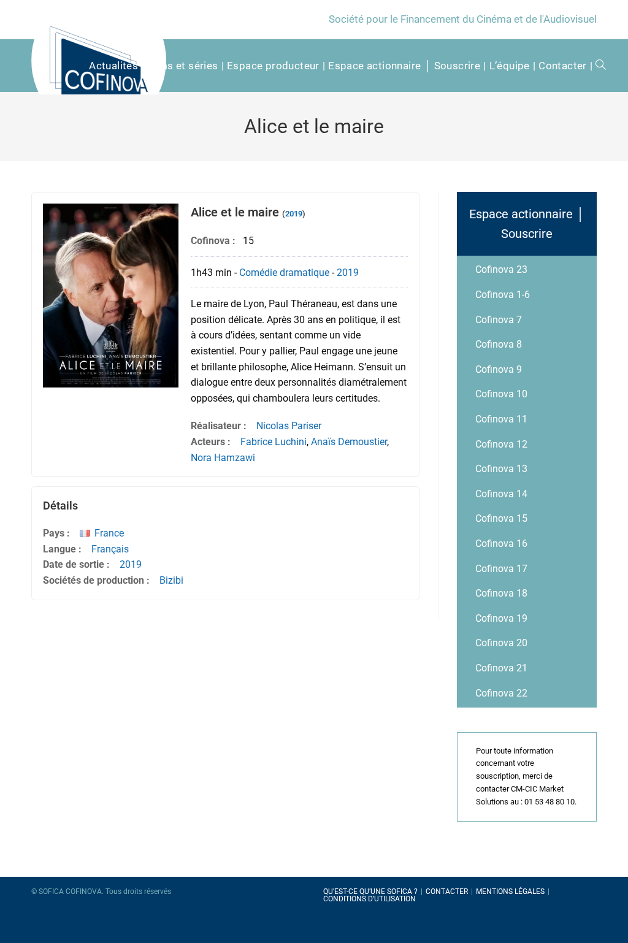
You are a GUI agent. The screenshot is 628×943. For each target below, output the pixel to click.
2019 (293, 213)
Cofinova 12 (501, 444)
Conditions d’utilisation (369, 899)
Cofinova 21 (501, 668)
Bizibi (171, 580)
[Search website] (596, 65)
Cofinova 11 (501, 419)
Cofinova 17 (501, 569)
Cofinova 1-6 (502, 294)
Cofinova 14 (501, 494)
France (109, 533)
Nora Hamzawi (223, 458)
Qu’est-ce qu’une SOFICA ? (370, 891)
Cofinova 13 (501, 469)
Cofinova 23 (501, 269)
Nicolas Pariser (288, 426)
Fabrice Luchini (273, 442)
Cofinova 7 (498, 320)
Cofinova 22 (501, 693)
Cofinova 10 (501, 394)
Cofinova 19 (501, 618)
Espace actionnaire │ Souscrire (526, 224)
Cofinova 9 (498, 369)
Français (110, 549)
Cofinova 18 (501, 593)
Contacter (447, 891)
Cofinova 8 (498, 344)
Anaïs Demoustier (349, 442)
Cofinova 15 (501, 518)
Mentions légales (510, 891)
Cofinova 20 (501, 643)
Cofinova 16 (501, 543)
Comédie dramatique (284, 272)
